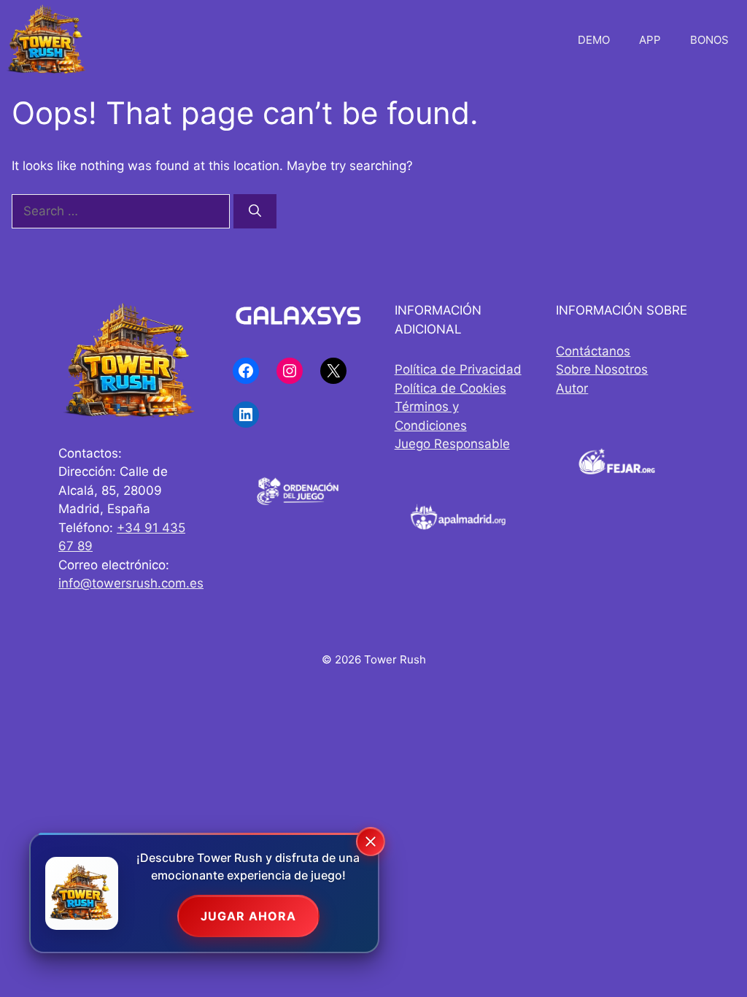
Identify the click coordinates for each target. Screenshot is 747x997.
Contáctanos (593, 351)
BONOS (709, 40)
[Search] (254, 211)
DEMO (594, 40)
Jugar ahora (248, 916)
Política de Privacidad (458, 369)
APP (650, 40)
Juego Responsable (452, 443)
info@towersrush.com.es (131, 583)
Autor (572, 388)
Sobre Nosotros (602, 369)
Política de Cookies (450, 388)
